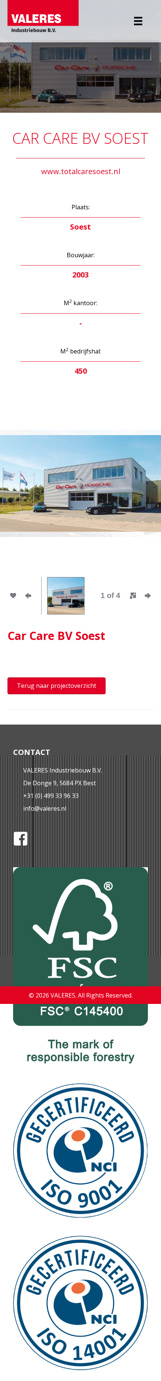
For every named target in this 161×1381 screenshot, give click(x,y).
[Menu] (138, 21)
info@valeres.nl (44, 808)
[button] (18, 493)
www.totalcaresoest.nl (80, 171)
